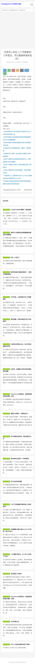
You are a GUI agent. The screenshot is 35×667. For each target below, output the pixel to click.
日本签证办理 (22, 10)
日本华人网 (5, 10)
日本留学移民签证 (13, 10)
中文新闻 (6, 175)
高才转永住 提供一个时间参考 (20, 458)
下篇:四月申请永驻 (28, 190)
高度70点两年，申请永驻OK (19, 413)
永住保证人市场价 (16, 573)
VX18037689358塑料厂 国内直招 (21, 209)
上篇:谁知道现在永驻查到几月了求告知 (11, 190)
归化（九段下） (15, 257)
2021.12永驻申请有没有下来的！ (21, 644)
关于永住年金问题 (16, 481)
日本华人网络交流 (8, 159)
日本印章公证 (15, 621)
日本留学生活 (7, 148)
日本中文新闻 (8, 131)
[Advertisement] (17, 30)
